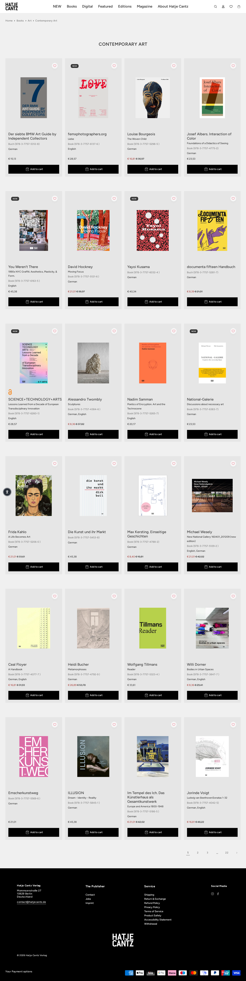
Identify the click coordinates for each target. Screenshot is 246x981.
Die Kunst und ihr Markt (87, 532)
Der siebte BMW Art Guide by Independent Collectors (32, 136)
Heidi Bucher (78, 664)
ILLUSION (76, 793)
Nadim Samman (140, 399)
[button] (7, 492)
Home (9, 20)
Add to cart (36, 169)
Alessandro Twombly (85, 399)
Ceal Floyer (17, 664)
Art (30, 20)
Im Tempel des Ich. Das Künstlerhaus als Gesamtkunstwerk (145, 797)
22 (226, 852)
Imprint (90, 903)
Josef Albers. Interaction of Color (209, 136)
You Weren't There (23, 267)
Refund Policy (152, 903)
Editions (124, 6)
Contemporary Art (46, 20)
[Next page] (237, 853)
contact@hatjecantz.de (31, 902)
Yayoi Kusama (138, 267)
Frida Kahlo (17, 532)
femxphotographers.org (87, 134)
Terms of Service (153, 911)
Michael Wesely (199, 532)
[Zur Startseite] (15, 6)
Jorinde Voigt (198, 793)
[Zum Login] (223, 6)
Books (20, 20)
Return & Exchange (155, 898)
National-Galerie (200, 399)
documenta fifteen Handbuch (211, 267)
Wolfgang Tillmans (142, 664)
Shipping (149, 894)
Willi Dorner (196, 664)
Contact (90, 894)
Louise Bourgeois (141, 134)
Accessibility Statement (157, 919)
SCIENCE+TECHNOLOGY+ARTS (33, 399)
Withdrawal (150, 923)
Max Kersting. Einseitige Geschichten (146, 534)
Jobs (88, 898)
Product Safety (152, 915)
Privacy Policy (152, 907)
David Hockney (80, 267)
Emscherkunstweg (23, 793)
